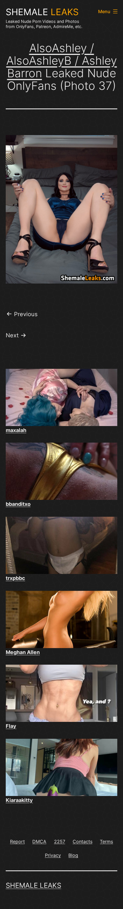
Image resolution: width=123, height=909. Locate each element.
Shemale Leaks (33, 885)
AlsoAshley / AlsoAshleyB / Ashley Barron (61, 60)
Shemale (42, 12)
